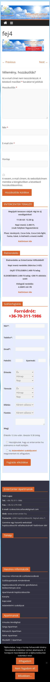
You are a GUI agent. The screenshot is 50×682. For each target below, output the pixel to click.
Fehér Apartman (9, 635)
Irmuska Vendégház (11, 622)
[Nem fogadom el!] (46, 662)
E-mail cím (8, 143)
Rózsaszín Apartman (11, 631)
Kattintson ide (25, 241)
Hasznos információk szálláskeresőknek (20, 576)
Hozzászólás (9, 87)
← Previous (9, 62)
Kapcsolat (6, 601)
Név (5, 127)
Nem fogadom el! (25, 668)
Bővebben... (25, 675)
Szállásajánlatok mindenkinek (16, 580)
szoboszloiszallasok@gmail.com (24, 509)
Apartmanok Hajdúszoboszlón (16, 592)
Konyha (5, 596)
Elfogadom (25, 661)
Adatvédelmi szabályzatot (24, 450)
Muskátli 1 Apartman (12, 640)
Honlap (6, 159)
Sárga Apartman (9, 626)
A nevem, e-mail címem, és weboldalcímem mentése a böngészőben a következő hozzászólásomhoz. (24, 182)
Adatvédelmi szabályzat (13, 605)
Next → (43, 62)
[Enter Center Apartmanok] (25, 7)
